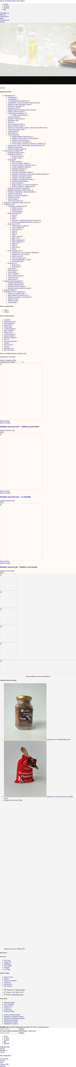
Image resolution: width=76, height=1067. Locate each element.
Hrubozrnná (15, 265)
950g (13, 249)
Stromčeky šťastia (13, 197)
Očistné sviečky (17, 158)
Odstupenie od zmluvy (11, 1023)
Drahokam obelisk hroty (15, 152)
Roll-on (10, 122)
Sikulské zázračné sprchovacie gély (19, 288)
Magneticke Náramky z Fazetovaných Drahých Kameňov (30, 174)
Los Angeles (8, 966)
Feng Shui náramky (18, 170)
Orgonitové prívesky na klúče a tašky (19, 190)
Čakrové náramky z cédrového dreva (23, 165)
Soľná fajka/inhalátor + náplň (21, 259)
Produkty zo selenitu (14, 193)
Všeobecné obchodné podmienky (14, 1018)
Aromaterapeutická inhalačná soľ (18, 101)
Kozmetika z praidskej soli (16, 206)
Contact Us (7, 982)
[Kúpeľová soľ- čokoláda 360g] (25, 739)
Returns (6, 979)
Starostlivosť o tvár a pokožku (13, 292)
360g (13, 233)
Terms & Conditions (10, 980)
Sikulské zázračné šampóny (16, 286)
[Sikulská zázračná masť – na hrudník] (21, 489)
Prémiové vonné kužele (15, 119)
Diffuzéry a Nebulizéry (15, 106)
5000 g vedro (16, 236)
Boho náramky (16, 161)
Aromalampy (12, 97)
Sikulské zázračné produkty (12, 281)
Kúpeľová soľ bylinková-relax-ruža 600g (60, 797)
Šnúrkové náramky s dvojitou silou (23, 186)
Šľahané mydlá (12, 301)
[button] (5, 423)
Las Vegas (7, 969)
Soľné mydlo (12, 272)
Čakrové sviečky (17, 156)
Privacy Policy (8, 977)
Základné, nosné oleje (15, 147)
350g (13, 217)
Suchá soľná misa (17, 261)
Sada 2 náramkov (17, 183)
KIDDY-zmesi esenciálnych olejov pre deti (21, 110)
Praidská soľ (8, 204)
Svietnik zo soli (13, 277)
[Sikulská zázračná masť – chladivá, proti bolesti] (21, 419)
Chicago (6, 967)
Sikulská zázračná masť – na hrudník (15, 497)
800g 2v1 (15, 243)
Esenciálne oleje (13, 108)
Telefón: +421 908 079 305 (14, 992)
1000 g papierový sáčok (19, 226)
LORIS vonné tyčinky (19, 115)
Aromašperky (12, 99)
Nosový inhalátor (13, 117)
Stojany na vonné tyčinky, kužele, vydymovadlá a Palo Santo (27, 128)
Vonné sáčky (12, 279)
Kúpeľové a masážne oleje (16, 293)
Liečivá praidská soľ (14, 251)
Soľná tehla (11, 268)
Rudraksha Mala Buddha (20, 181)
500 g (13, 235)
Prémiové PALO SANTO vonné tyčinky (25, 138)
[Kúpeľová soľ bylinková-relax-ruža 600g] (25, 797)
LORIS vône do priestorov (16, 113)
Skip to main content (18, 1)
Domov (2, 353)
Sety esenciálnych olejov (15, 126)
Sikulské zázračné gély (15, 283)
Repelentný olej (13, 120)
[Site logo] (4, 13)
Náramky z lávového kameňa (21, 177)
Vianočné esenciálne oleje (16, 129)
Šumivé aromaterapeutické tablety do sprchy (25, 222)
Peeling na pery (17, 208)
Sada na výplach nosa (18, 258)
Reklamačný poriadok (11, 1020)
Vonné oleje (11, 133)
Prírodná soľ (12, 263)
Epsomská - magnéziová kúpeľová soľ (16, 202)
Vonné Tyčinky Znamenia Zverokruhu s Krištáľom (28, 144)
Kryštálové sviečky (14, 154)
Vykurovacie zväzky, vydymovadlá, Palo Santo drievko (25, 145)
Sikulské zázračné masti (15, 284)
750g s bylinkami (17, 242)
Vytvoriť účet (4, 1059)
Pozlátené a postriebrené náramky (22, 179)
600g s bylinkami (17, 240)
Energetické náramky (18, 169)
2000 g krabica (16, 229)
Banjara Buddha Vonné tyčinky (22, 136)
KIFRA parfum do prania (16, 111)
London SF (7, 962)
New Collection (9, 1004)
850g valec (15, 247)
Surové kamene (13, 199)
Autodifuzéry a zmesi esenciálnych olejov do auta (23, 103)
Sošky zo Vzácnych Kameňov (17, 195)
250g (13, 231)
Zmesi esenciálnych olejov (16, 149)
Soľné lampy (12, 270)
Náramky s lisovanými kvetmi (21, 176)
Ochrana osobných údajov (12, 1015)
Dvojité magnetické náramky (21, 167)
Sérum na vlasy (13, 299)
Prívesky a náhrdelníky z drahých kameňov (21, 192)
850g (13, 245)
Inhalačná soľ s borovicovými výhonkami (25, 252)
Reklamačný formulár (11, 1022)
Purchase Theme (9, 1011)
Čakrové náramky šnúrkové (20, 163)
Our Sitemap (8, 986)
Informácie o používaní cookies (14, 1016)
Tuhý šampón (12, 302)
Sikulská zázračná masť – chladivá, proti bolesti (19, 427)
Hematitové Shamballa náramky (22, 172)
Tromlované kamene (14, 201)
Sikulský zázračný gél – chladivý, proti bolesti (18, 567)
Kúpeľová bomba (13, 213)
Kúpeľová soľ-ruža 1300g (12, 949)
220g (13, 215)
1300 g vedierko (17, 227)
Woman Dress (8, 1006)
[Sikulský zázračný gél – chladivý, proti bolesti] (21, 559)
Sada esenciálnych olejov (16, 124)
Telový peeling (16, 211)
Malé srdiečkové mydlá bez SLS (18, 295)
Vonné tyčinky (12, 135)
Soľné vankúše (12, 274)
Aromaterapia (8, 95)
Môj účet (7, 1043)
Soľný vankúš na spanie (15, 276)
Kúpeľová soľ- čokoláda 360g (56, 739)
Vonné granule (12, 131)
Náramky (11, 160)
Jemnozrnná (15, 267)
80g (13, 218)
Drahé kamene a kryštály (11, 151)
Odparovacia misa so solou (20, 254)
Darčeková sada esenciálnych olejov (19, 104)
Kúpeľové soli (12, 224)
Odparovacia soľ (17, 256)
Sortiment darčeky (9, 290)
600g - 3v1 (15, 238)
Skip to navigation (6, 1)
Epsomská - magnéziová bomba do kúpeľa (25, 220)
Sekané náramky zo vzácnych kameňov (24, 185)
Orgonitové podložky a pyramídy (18, 188)
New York (7, 960)
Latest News (8, 984)
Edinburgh (7, 964)
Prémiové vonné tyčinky (19, 140)
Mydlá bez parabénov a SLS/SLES (19, 297)
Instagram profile (9, 1002)
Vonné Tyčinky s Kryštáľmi (20, 142)
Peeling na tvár (16, 210)
